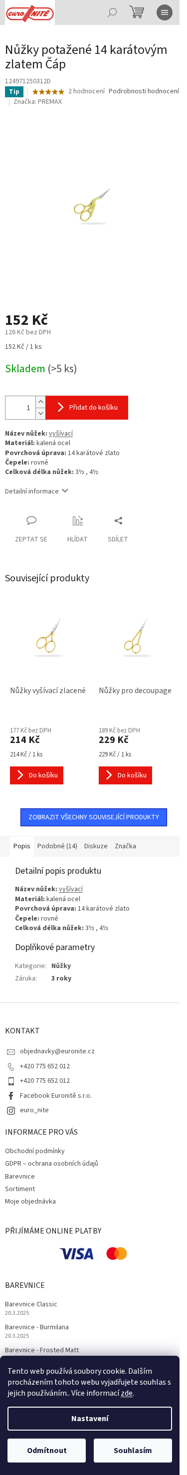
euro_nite (34, 1110)
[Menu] (165, 12)
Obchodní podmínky (35, 1151)
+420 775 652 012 (45, 1066)
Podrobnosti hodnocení (144, 91)
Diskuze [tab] (96, 846)
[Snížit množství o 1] (40, 413)
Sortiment (20, 1189)
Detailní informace (32, 491)
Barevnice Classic (31, 1304)
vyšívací (61, 434)
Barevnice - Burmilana (37, 1327)
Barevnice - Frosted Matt (42, 1350)
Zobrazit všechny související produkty (93, 817)
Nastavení (89, 1418)
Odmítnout (47, 1450)
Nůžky (61, 966)
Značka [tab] (125, 846)
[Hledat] (112, 12)
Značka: (37, 102)
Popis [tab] (21, 846)
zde (127, 1393)
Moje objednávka (30, 1202)
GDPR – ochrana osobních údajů (51, 1164)
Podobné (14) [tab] (57, 846)
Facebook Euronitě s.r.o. (56, 1096)
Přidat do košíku (93, 408)
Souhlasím (133, 1450)
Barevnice (20, 1177)
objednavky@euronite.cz (57, 1051)
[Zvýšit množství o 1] (40, 402)
